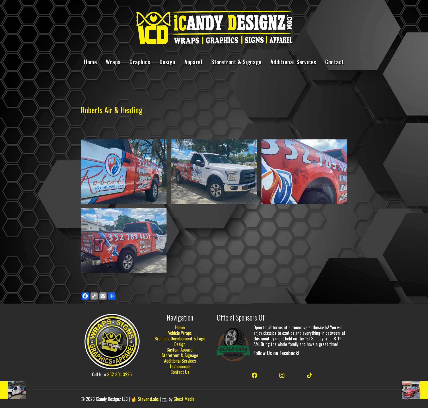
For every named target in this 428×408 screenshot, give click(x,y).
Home (180, 327)
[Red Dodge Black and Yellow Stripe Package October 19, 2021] (415, 390)
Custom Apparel (180, 349)
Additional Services (180, 360)
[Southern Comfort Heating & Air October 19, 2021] (13, 390)
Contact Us (180, 372)
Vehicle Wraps (180, 332)
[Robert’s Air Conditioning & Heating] (124, 171)
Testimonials (179, 366)
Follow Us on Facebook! (276, 353)
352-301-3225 (119, 374)
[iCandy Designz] (214, 27)
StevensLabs (148, 399)
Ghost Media (184, 399)
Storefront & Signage (180, 355)
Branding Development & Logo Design (180, 341)
